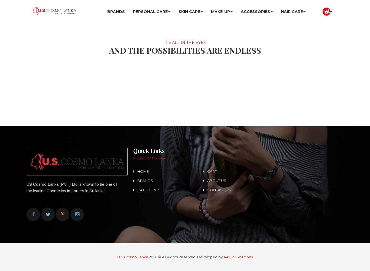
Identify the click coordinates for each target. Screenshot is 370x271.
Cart (212, 171)
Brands (116, 11)
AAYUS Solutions (238, 257)
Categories (148, 190)
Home (143, 171)
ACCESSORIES (255, 11)
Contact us (219, 190)
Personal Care (150, 11)
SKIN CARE (189, 11)
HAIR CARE (292, 11)
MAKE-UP (220, 11)
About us (216, 180)
